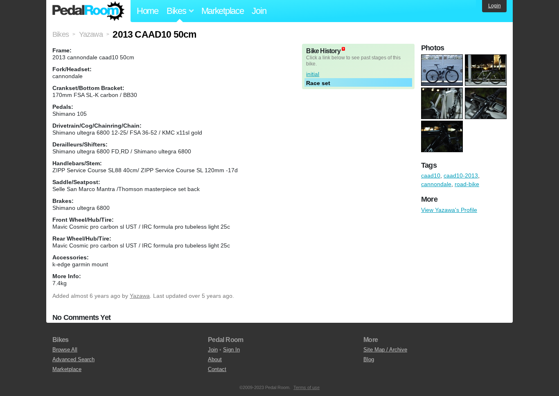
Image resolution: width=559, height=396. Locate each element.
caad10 (430, 175)
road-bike (467, 184)
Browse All (64, 349)
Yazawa (140, 295)
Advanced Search (73, 359)
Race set (318, 83)
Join (259, 11)
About (215, 359)
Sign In (231, 349)
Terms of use (306, 387)
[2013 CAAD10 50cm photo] (443, 58)
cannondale (436, 184)
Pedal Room (88, 11)
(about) (343, 49)
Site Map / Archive (385, 349)
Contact (217, 369)
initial (312, 74)
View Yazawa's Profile (449, 210)
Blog (368, 359)
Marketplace (222, 11)
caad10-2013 (461, 175)
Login (494, 6)
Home (147, 11)
